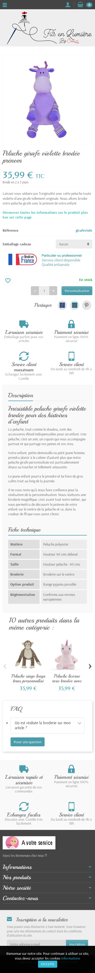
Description (20, 395)
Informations (70, 958)
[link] (62, 305)
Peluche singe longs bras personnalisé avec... (28, 680)
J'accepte (48, 964)
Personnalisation (77, 290)
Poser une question (27, 742)
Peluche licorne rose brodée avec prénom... (67, 680)
